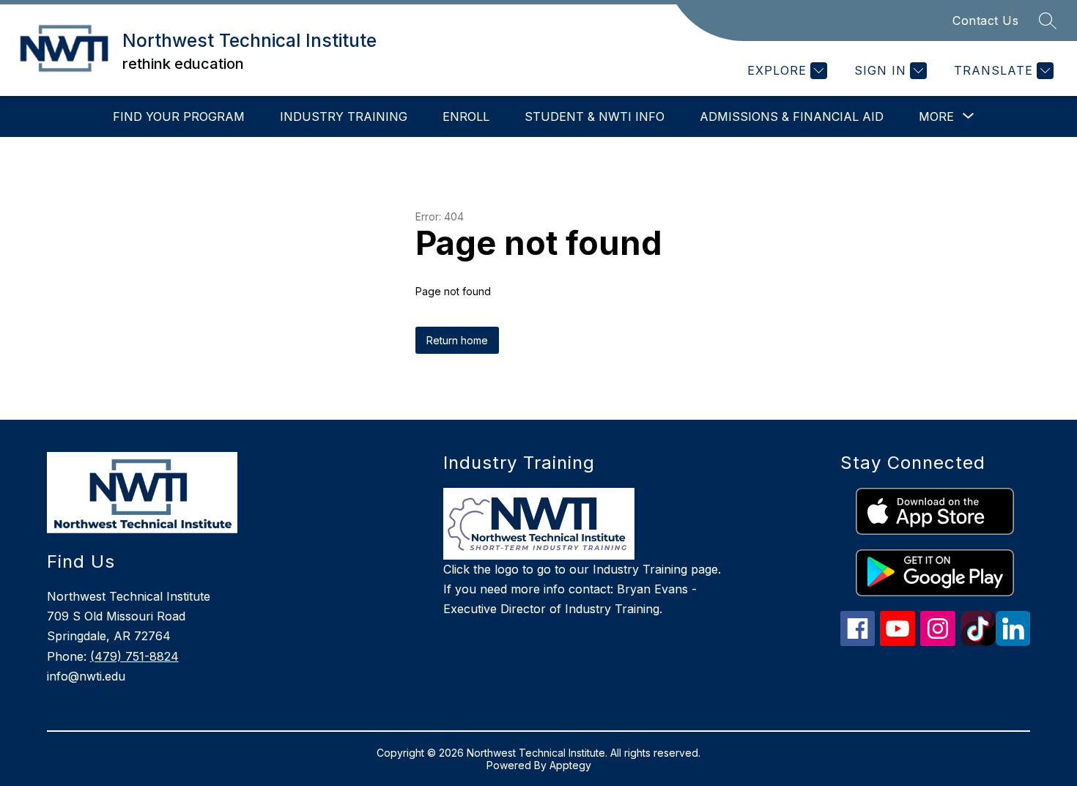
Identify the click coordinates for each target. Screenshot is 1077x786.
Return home (457, 340)
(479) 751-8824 (134, 656)
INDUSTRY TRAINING (343, 116)
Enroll (466, 116)
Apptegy (570, 765)
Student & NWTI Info (595, 116)
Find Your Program (179, 116)
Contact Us (985, 20)
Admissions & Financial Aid (792, 116)
